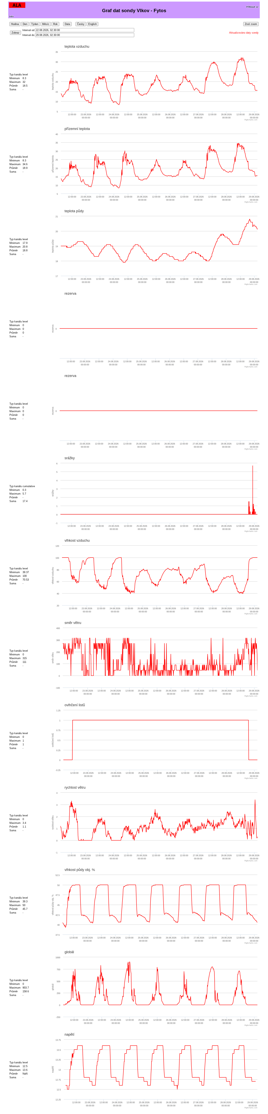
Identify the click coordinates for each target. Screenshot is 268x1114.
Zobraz (15, 32)
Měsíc (45, 24)
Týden (34, 24)
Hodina (15, 24)
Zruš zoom (251, 24)
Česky (80, 24)
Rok (55, 24)
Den (25, 24)
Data (67, 24)
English (92, 24)
